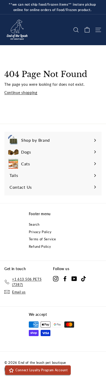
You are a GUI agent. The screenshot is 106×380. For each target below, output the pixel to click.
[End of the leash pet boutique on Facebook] (65, 278)
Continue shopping (20, 92)
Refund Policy (40, 246)
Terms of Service (42, 239)
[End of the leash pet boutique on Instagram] (55, 278)
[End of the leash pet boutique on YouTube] (74, 278)
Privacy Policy (40, 232)
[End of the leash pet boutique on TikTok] (83, 278)
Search (34, 224)
